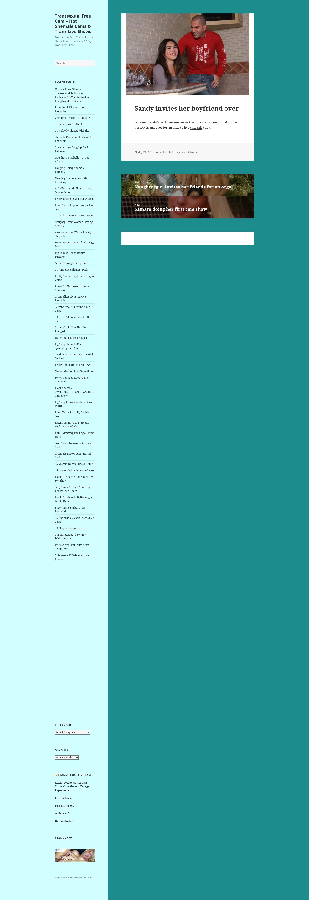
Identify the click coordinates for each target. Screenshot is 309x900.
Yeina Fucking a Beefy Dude (72, 263)
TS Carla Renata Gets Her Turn (74, 215)
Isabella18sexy (64, 806)
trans (206, 122)
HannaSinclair (64, 821)
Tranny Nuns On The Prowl (71, 124)
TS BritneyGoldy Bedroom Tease (74, 470)
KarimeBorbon (64, 798)
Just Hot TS (70, 877)
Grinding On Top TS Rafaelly (72, 117)
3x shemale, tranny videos (61, 877)
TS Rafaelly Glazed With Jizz (72, 130)
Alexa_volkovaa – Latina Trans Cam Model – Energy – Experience (73, 786)
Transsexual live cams (75, 775)
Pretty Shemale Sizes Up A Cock (74, 199)
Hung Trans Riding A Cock (71, 338)
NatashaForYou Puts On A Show (74, 371)
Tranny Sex (178, 152)
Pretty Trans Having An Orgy (73, 365)
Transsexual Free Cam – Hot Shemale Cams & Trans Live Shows (73, 23)
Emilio (162, 152)
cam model (219, 122)
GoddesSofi (62, 813)
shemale (196, 127)
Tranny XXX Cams (87, 877)
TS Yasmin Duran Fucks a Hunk (74, 464)
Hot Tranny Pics (78, 877)
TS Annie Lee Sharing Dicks (72, 269)
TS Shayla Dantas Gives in (70, 528)
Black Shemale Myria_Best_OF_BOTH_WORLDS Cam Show (74, 391)
